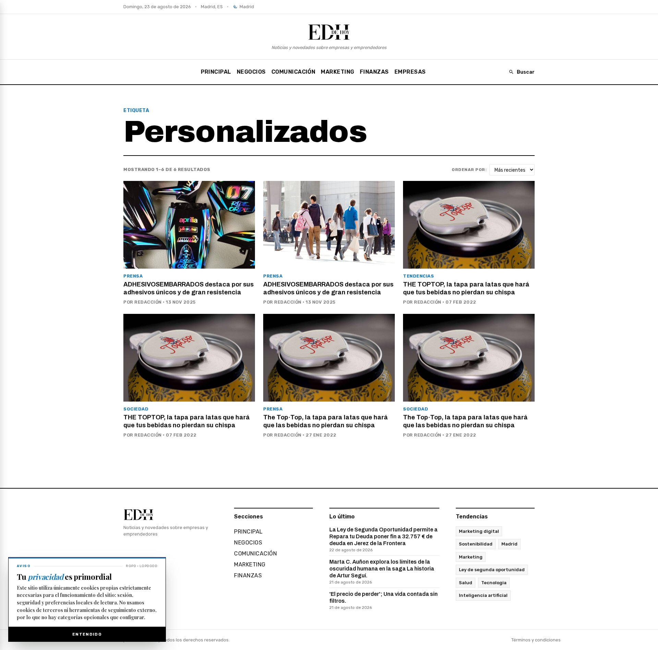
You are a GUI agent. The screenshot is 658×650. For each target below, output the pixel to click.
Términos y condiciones (536, 639)
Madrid (509, 544)
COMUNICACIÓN (293, 72)
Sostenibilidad (475, 544)
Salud (465, 582)
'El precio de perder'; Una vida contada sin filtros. (383, 600)
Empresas (410, 72)
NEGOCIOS (251, 72)
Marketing (471, 557)
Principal (216, 72)
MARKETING (337, 72)
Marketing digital (479, 531)
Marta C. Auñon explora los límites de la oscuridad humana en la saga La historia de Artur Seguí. (381, 572)
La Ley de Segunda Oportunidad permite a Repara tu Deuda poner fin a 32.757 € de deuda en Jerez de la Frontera (383, 539)
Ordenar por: (469, 169)
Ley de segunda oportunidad (492, 569)
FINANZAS (374, 72)
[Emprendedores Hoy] (329, 31)
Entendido (87, 634)
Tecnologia (494, 582)
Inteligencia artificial (483, 595)
